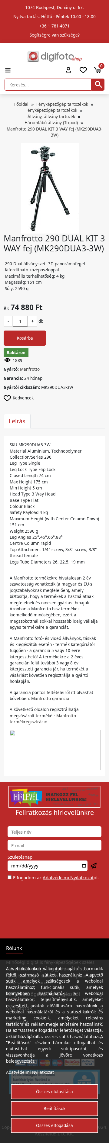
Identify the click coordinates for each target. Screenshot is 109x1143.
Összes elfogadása (54, 1125)
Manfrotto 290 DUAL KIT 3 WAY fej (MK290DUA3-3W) (54, 132)
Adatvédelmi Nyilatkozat (68, 877)
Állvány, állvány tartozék (51, 116)
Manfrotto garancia (50, 698)
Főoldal (21, 104)
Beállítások (54, 1108)
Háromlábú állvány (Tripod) (51, 122)
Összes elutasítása (54, 1091)
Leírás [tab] (17, 421)
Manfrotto (30, 369)
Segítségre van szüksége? (55, 35)
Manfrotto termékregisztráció (43, 719)
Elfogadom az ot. (56, 877)
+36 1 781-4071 (54, 26)
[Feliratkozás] (93, 865)
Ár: (6, 308)
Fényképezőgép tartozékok (62, 104)
